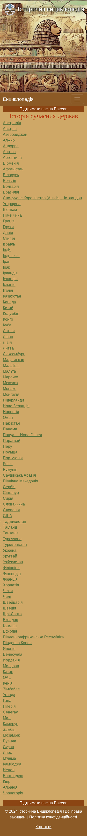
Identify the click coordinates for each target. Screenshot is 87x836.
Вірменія (11, 163)
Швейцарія (13, 602)
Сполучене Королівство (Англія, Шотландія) (42, 198)
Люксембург (14, 354)
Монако (9, 389)
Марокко (10, 377)
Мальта (9, 371)
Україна (9, 550)
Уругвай (10, 556)
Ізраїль (9, 244)
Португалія (13, 458)
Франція (10, 579)
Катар (8, 672)
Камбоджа (12, 764)
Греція (8, 221)
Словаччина (14, 504)
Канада (9, 302)
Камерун (10, 724)
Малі (7, 718)
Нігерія (9, 706)
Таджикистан (14, 521)
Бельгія (9, 181)
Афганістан (13, 169)
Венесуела (12, 654)
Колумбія (11, 313)
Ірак (6, 267)
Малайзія (11, 365)
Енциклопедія (18, 99)
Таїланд (10, 527)
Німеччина (12, 215)
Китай (8, 308)
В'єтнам (10, 209)
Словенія (11, 510)
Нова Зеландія (16, 406)
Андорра (11, 146)
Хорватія (11, 585)
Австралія (12, 123)
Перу (7, 446)
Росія (8, 464)
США (7, 516)
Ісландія (10, 279)
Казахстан (12, 296)
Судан (8, 747)
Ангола (9, 152)
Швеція (9, 608)
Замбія (9, 729)
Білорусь (11, 175)
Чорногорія (13, 793)
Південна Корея (17, 643)
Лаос (7, 753)
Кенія (8, 683)
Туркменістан (15, 545)
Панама (10, 429)
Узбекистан (13, 562)
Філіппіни (11, 568)
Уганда (9, 695)
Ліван (8, 337)
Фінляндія (12, 573)
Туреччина (12, 539)
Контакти (43, 827)
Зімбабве (11, 689)
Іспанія (9, 285)
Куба (7, 325)
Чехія (8, 591)
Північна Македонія (20, 481)
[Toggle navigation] (77, 99)
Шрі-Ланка (12, 614)
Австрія (10, 129)
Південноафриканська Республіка (33, 637)
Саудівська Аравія (19, 475)
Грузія (8, 227)
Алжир (9, 140)
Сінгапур (11, 493)
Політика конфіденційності (53, 817)
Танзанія (11, 533)
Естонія (10, 625)
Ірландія (10, 273)
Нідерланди (13, 400)
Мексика (10, 383)
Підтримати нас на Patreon (43, 109)
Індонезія (11, 256)
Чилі (7, 597)
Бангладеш (13, 776)
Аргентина (12, 158)
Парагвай (11, 441)
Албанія (10, 787)
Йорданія (11, 660)
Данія (8, 233)
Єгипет (9, 238)
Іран (6, 261)
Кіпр (6, 781)
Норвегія (11, 412)
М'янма (9, 758)
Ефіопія (10, 631)
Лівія (7, 342)
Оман (8, 417)
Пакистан (11, 423)
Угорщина (12, 204)
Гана (7, 701)
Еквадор (10, 620)
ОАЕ (7, 677)
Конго (8, 319)
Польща (10, 452)
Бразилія (11, 192)
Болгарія (11, 186)
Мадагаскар (13, 360)
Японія (9, 649)
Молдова (11, 666)
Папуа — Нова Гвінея (22, 435)
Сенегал (10, 712)
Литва (8, 348)
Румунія (10, 469)
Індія (7, 250)
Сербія (9, 487)
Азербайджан (15, 134)
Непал (8, 770)
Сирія (8, 498)
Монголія (11, 394)
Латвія (9, 331)
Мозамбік (11, 735)
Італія (8, 290)
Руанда (9, 741)
